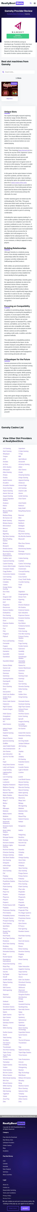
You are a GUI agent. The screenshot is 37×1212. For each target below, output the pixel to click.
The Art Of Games (24, 1040)
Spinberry (21, 1017)
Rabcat (5, 929)
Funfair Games (23, 646)
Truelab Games (8, 1059)
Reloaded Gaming (9, 951)
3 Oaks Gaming (23, 451)
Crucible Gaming (23, 582)
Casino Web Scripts (9, 566)
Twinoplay (6, 1062)
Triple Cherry (7, 1052)
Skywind (5, 994)
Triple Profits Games (7, 1056)
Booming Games (8, 551)
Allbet (20, 467)
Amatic (20, 472)
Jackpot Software (23, 743)
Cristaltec (6, 582)
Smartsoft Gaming (24, 1004)
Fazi (4, 628)
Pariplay (5, 876)
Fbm (4, 631)
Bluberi (5, 543)
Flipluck (5, 636)
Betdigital (21, 526)
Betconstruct (7, 526)
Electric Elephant (23, 605)
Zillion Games (22, 1099)
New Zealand (7, 1169)
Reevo (20, 946)
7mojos (5, 456)
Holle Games (7, 713)
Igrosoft (20, 719)
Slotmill (20, 1001)
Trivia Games (22, 1055)
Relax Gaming (23, 949)
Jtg (19, 754)
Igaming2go (6, 719)
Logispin (5, 779)
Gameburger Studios (22, 657)
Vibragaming (22, 1067)
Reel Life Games (23, 941)
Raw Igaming (22, 929)
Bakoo (5, 505)
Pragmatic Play (23, 910)
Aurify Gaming (23, 496)
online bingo (7, 865)
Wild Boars (22, 1075)
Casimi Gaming (8, 563)
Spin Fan (21, 1014)
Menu (35, 3)
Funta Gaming (7, 648)
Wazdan (21, 1070)
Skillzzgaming (7, 990)
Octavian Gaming (8, 852)
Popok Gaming (23, 907)
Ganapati (6, 684)
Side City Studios (24, 979)
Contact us (6, 1187)
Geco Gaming (7, 686)
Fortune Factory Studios (23, 637)
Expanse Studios (8, 623)
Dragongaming (23, 594)
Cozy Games (22, 577)
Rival (4, 954)
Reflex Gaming (7, 949)
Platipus (5, 889)
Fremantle (6, 643)
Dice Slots (6, 591)
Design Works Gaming (7, 588)
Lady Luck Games (8, 767)
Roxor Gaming (23, 959)
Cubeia (5, 584)
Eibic (20, 602)
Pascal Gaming (8, 878)
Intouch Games (7, 738)
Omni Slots (22, 860)
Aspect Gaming (8, 491)
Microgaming (22, 806)
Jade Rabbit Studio (9, 746)
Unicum (20, 1062)
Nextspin (6, 840)
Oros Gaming (7, 870)
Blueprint (6, 546)
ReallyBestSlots (12, 14)
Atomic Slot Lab (8, 493)
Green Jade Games (9, 701)
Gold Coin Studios (9, 694)
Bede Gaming (7, 520)
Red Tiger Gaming (9, 938)
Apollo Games (7, 480)
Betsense (21, 528)
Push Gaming (7, 923)
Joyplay (20, 751)
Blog (4, 1148)
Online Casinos (7, 1145)
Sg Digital (6, 974)
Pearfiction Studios (9, 881)
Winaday (21, 1080)
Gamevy (21, 673)
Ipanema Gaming (8, 741)
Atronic (20, 493)
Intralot (20, 738)
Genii (4, 689)
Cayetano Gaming (24, 566)
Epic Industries (23, 612)
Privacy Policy (7, 1195)
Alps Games (22, 469)
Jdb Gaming (22, 746)
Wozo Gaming (23, 1088)
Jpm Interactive (7, 754)
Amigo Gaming (23, 477)
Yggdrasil (6, 1093)
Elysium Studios (8, 610)
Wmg (20, 1083)
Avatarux (6, 503)
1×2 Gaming (7, 448)
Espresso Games (23, 615)
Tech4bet (6, 1040)
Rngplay (21, 954)
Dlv (4, 594)
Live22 (20, 777)
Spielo (5, 1012)
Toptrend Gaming (23, 1050)
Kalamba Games (23, 762)
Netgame (6, 834)
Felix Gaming (22, 631)
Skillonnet (21, 987)
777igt (20, 454)
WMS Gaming (7, 1086)
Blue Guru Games (24, 543)
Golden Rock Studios (7, 697)
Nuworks (21, 849)
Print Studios (7, 913)
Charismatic (22, 569)
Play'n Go (6, 892)
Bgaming (6, 533)
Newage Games (8, 837)
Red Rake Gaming (24, 935)
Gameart (21, 654)
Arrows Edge (22, 485)
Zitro (4, 1101)
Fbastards (21, 628)
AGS (4, 459)
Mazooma (21, 798)
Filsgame (6, 634)
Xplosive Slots (23, 1091)
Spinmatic (6, 1020)
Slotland (5, 1001)
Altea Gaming (7, 472)
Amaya (5, 475)
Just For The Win (8, 756)
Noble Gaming (23, 840)
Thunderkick (22, 1043)
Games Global (7, 665)
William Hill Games (24, 1078)
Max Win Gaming (8, 798)
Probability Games (9, 915)
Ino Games (21, 728)
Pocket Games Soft (9, 905)
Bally (4, 508)
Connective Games (9, 574)
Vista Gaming (7, 1070)
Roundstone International (7, 960)
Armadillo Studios (8, 485)
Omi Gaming (7, 860)
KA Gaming (22, 759)
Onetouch (21, 863)
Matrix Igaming (23, 792)
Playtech (5, 902)
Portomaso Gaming (9, 910)
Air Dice (5, 464)
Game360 (6, 654)
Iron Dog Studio (23, 741)
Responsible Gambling (9, 1190)
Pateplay (21, 878)
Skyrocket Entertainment (22, 991)
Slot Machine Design (22, 998)
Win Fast (6, 1080)
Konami (20, 764)
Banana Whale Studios (7, 511)
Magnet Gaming (23, 784)
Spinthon (21, 1022)
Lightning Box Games (7, 773)
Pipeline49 (6, 884)
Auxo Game (22, 498)
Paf (4, 873)
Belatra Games (7, 523)
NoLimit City (22, 842)
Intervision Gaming (24, 735)
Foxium (20, 641)
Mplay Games (7, 813)
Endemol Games (23, 610)
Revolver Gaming (24, 951)
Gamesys (6, 673)
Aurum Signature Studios (8, 499)
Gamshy (18, 36)
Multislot (5, 816)
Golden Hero (22, 694)
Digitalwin (21, 591)
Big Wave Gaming (8, 536)
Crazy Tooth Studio (24, 579)
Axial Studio (22, 503)
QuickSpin (6, 926)
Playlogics (21, 894)
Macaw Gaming (23, 782)
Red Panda (6, 935)
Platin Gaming (23, 886)
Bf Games (21, 531)
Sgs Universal (22, 974)
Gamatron (6, 651)
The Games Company (6, 1043)
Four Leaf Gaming (8, 641)
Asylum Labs (22, 491)
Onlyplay (21, 865)
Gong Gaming (22, 697)
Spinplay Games (8, 1022)
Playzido (21, 902)
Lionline (21, 772)
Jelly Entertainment (9, 748)
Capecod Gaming (8, 561)
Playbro (5, 894)
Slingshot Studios (24, 994)
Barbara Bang (7, 515)
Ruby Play (6, 966)
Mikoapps (6, 808)
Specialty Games (23, 1009)
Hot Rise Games (23, 713)
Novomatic (21, 845)
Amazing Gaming (24, 475)
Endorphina (6, 612)
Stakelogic (21, 1025)
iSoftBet (5, 743)
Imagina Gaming (23, 721)
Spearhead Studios (9, 1009)
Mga (4, 806)
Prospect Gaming (8, 921)
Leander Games (23, 767)
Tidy (19, 1047)
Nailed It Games (23, 819)
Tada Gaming (7, 1037)
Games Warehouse (24, 668)
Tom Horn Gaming (8, 1050)
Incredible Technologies (22, 725)
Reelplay (6, 946)
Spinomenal (22, 1020)
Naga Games (7, 819)
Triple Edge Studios (24, 1052)
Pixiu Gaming (22, 884)
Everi (4, 620)
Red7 (20, 938)
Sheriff (5, 977)
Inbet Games (7, 724)
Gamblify (21, 651)
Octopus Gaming (8, 855)
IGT (4, 721)
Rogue (20, 957)
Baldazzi (21, 505)
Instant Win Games (24, 733)
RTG (20, 964)
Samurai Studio (8, 969)
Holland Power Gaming (23, 710)
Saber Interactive (23, 966)
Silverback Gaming (24, 982)
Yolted (5, 1096)
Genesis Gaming (23, 686)
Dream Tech (22, 597)
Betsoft (5, 531)
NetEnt (20, 830)
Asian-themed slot (24, 150)
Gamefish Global (8, 661)
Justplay (21, 756)
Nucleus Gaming (8, 849)
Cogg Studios (7, 571)
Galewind (21, 648)
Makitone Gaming (8, 787)
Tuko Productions (24, 1059)
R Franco (21, 926)
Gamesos (21, 670)
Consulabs (21, 574)
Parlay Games (23, 876)
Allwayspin (6, 469)
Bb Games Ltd (7, 518)
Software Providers (8, 1142)
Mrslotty (20, 813)
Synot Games (22, 1035)
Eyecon (5, 626)
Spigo (20, 1012)
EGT (4, 602)
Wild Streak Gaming (9, 1078)
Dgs (19, 587)
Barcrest (21, 515)
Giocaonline (7, 692)
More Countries (7, 1174)
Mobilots (5, 811)
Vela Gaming (22, 1065)
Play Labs (21, 889)
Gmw (20, 692)
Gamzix (20, 681)
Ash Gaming (22, 488)
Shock (20, 977)
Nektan (20, 821)
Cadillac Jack (7, 558)
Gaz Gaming (22, 684)
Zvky (20, 1101)
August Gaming (8, 496)
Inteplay (5, 735)
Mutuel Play (22, 816)
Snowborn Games (8, 1007)
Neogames (22, 826)
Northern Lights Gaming (8, 846)
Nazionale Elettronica (6, 822)
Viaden (5, 1067)
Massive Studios (8, 792)
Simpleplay (22, 985)
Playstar (21, 899)
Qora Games (22, 923)
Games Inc (21, 665)
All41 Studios (7, 467)
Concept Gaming (23, 571)
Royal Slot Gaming (9, 964)
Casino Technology (24, 563)
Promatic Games (8, 918)
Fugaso (5, 646)
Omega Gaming (23, 857)
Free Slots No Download (10, 1137)
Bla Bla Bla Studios (24, 536)
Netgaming (22, 834)
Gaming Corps (23, 676)
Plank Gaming (7, 886)
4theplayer (6, 454)
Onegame (6, 863)
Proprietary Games (24, 918)
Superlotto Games (24, 1032)
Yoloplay (21, 1093)
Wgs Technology (23, 1072)
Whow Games (7, 1075)
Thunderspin (7, 1047)
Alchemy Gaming (23, 464)
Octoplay (21, 852)
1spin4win (21, 448)
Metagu (20, 803)
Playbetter (21, 892)
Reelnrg (21, 943)
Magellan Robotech (9, 784)
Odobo (20, 855)
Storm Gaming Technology (23, 1028)
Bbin (19, 518)
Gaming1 (21, 678)
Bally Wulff (21, 508)
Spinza (5, 1025)
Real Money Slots (8, 1140)
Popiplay (6, 907)
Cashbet (21, 561)
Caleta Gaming (23, 558)
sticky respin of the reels (19, 182)
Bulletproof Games (24, 554)
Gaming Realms (8, 678)
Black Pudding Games (7, 539)
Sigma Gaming (7, 982)
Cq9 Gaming (7, 579)
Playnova (6, 897)
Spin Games (7, 1017)
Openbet (5, 868)
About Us (5, 1184)
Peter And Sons (23, 881)
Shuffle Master (7, 979)
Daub (20, 584)
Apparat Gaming (23, 480)
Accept (25, 1208)
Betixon (5, 528)
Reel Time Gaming (9, 943)
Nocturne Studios (8, 842)
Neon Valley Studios (7, 831)
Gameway (6, 676)
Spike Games (7, 1014)
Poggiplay (21, 905)
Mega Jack (21, 800)
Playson (5, 899)
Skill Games (7, 987)
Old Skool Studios (8, 857)
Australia (5, 1166)
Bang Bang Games (24, 511)
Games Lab (6, 668)
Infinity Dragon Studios (7, 729)
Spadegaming (22, 1007)
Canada (5, 1163)
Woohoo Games (23, 1086)
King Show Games (9, 764)
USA (4, 1161)
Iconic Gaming (23, 716)
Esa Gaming (7, 615)
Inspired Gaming (8, 733)
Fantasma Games (24, 626)
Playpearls (21, 897)
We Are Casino (7, 1072)
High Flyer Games (24, 706)
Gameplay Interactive (21, 661)
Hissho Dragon (7, 709)
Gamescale (6, 670)
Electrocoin (6, 607)
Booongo (21, 551)
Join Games (7, 751)
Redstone (6, 941)
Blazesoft (21, 539)
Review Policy (7, 1198)
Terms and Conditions (9, 1193)
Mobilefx (21, 808)
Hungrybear (6, 716)
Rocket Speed (7, 957)
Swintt (5, 1035)
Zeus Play (6, 1099)
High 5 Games (7, 706)
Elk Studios (22, 607)
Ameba (5, 477)
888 (19, 456)
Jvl (4, 759)
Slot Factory (7, 997)
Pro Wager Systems (24, 913)
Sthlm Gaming (7, 1028)
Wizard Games (7, 1083)
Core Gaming (7, 577)
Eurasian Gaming (24, 618)
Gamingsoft (6, 681)
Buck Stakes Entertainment (7, 554)
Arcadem (6, 483)
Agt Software (22, 459)
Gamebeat (6, 656)
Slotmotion (6, 1004)
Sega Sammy (22, 971)
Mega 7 (5, 800)
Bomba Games (7, 548)
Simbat (5, 985)
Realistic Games (23, 931)
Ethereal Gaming (8, 618)
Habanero (6, 704)
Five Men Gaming (24, 634)
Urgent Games (7, 1065)
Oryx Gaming (22, 870)
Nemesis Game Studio (8, 826)
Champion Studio (8, 569)
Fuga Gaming (22, 643)
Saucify (5, 971)
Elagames (6, 605)
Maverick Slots (23, 795)
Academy (5, 1151)
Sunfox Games (7, 1032)
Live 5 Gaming (7, 777)
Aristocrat (21, 483)
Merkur (5, 803)
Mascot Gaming (23, 790)
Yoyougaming (22, 1096)
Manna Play (7, 790)
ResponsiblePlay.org (29, 1116)
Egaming (21, 599)
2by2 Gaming (7, 451)
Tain (19, 1037)
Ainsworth (21, 461)
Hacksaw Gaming (24, 704)
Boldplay (21, 546)
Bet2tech (21, 523)
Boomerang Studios (24, 548)
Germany (5, 1172)
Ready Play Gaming (6, 932)
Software (21, 14)
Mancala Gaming (23, 787)
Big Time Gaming (24, 533)
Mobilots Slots (22, 811)
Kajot (4, 762)
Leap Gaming (7, 770)
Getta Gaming (22, 689)
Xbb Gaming (7, 1091)
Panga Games (23, 873)
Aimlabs (5, 461)
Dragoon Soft (7, 597)
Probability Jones (24, 915)
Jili (19, 748)
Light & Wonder (23, 770)
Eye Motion (22, 623)
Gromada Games (23, 701)
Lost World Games (24, 779)
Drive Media (7, 599)
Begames (21, 520)
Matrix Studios (7, 795)
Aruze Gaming (7, 488)
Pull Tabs (21, 921)
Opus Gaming (22, 868)
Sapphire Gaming (24, 969)
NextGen (21, 837)
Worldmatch (7, 1088)
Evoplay (21, 620)
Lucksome (6, 782)
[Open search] (30, 3)
